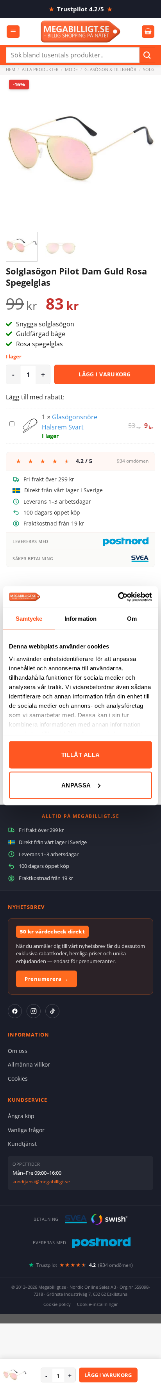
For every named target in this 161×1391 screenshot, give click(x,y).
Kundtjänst (22, 1143)
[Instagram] (34, 1011)
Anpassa (76, 785)
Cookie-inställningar (97, 1304)
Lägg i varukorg (105, 374)
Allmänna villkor (29, 1064)
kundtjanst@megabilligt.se (41, 1181)
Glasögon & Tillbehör (110, 69)
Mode (71, 69)
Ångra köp (21, 1116)
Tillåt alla (80, 755)
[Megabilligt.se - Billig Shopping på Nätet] (80, 31)
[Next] (142, 149)
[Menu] (13, 31)
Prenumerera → (46, 978)
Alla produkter (40, 69)
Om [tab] (132, 618)
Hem (10, 69)
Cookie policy (57, 1304)
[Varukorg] (148, 31)
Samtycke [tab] (29, 618)
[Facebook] (15, 1011)
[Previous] (19, 149)
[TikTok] (52, 1011)
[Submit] (147, 54)
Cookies (18, 1078)
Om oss (17, 1050)
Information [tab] (80, 618)
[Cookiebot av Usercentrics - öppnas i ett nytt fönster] (118, 597)
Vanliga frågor (26, 1130)
